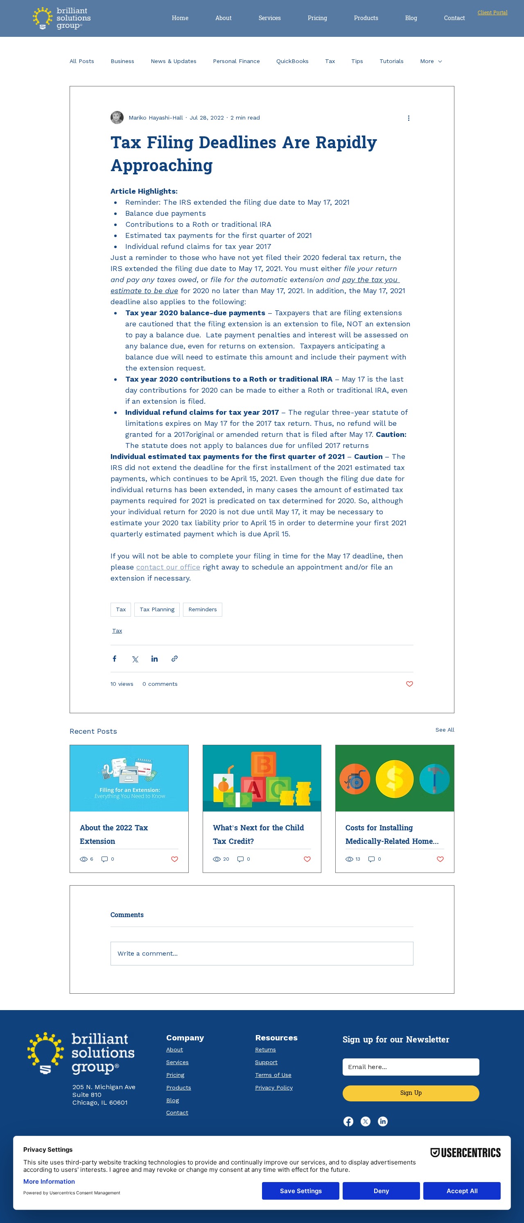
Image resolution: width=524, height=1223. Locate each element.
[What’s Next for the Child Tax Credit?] (262, 778)
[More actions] (408, 117)
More (427, 61)
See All (445, 729)
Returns (265, 1049)
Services (177, 1062)
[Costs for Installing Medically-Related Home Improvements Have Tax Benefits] (395, 778)
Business (122, 61)
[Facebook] (348, 1121)
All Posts (82, 61)
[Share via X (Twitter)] (134, 658)
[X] (365, 1121)
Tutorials (391, 61)
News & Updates (173, 61)
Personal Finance (236, 61)
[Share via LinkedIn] (154, 658)
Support (266, 1062)
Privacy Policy (274, 1087)
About (174, 1049)
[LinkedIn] (383, 1121)
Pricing (175, 1075)
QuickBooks (292, 61)
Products (178, 1087)
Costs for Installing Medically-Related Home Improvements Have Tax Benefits (389, 834)
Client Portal (493, 12)
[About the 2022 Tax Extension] (129, 778)
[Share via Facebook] (114, 658)
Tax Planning (157, 609)
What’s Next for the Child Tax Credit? (258, 834)
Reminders (202, 609)
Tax (330, 61)
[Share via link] (174, 658)
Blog (172, 1100)
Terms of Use (273, 1075)
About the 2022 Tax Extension (114, 834)
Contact (177, 1112)
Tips (357, 61)
